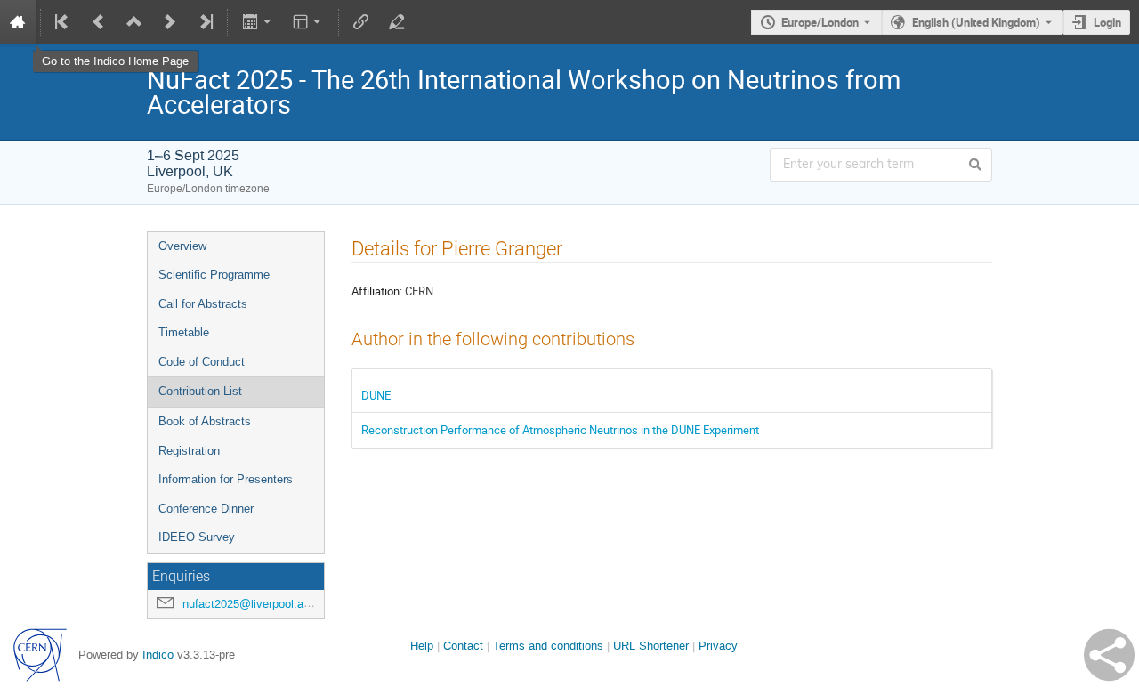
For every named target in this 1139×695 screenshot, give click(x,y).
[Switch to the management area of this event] (397, 22)
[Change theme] (308, 22)
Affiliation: (376, 291)
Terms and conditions (548, 645)
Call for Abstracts (202, 304)
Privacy (718, 645)
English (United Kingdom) (976, 22)
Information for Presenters (225, 479)
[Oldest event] (63, 22)
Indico (158, 654)
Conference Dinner (206, 508)
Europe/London (820, 22)
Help (421, 645)
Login (1107, 22)
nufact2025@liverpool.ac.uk (254, 603)
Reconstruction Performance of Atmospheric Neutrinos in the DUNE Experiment (560, 430)
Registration (189, 450)
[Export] (257, 22)
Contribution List (200, 391)
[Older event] (99, 22)
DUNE (376, 395)
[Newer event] (170, 22)
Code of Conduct (201, 361)
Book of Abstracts (204, 421)
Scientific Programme (214, 274)
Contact (463, 645)
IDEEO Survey (196, 537)
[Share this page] (1109, 655)
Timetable (183, 332)
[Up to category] (134, 22)
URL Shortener (651, 645)
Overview (182, 246)
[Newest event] (204, 22)
